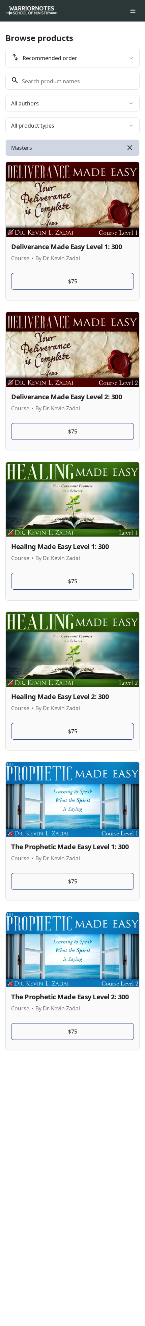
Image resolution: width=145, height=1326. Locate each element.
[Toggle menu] (133, 10)
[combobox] (72, 58)
